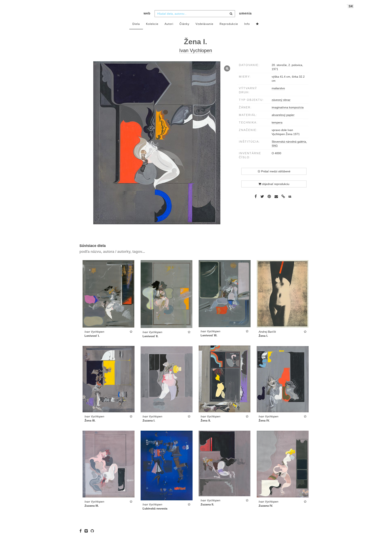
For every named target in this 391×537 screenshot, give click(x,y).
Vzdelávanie (204, 23)
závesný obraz (281, 99)
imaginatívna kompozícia (288, 107)
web (147, 13)
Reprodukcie (229, 23)
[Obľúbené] (257, 24)
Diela (136, 23)
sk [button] (351, 6)
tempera (277, 122)
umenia (245, 13)
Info (247, 23)
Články (184, 23)
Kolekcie (152, 23)
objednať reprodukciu (275, 184)
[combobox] (195, 13)
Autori (169, 23)
